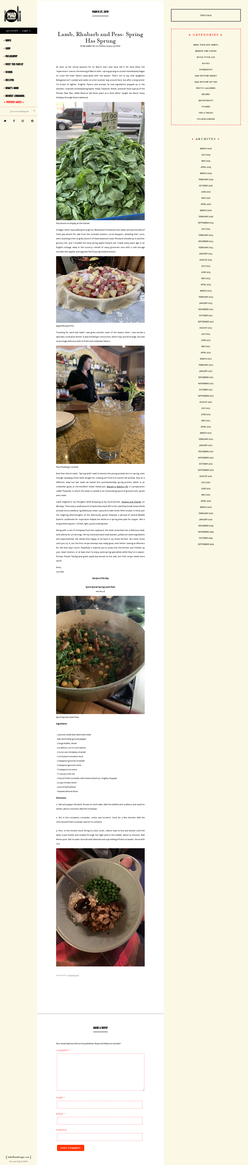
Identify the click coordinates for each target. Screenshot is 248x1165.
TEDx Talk (206, 15)
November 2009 (206, 532)
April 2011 (206, 427)
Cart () (26, 31)
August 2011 (206, 402)
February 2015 (206, 235)
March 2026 (206, 148)
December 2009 (205, 526)
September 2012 (206, 322)
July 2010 (205, 482)
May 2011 (205, 420)
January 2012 (205, 371)
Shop (7, 48)
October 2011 (206, 390)
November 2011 (206, 383)
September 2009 (206, 544)
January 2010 (205, 519)
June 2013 (206, 272)
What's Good (12, 88)
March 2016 (206, 210)
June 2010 (206, 488)
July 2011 (205, 408)
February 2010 (206, 513)
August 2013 (206, 260)
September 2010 (206, 470)
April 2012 (206, 352)
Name (60, 1097)
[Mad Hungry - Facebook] (14, 121)
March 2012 (206, 359)
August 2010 (206, 476)
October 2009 (206, 538)
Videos (9, 72)
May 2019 (205, 161)
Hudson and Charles (131, 502)
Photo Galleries (206, 88)
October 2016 (206, 186)
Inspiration (205, 69)
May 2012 (205, 346)
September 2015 (206, 223)
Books (206, 63)
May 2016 (205, 198)
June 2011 (206, 414)
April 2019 (206, 167)
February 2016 (206, 216)
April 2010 (206, 501)
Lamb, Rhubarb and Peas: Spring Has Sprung (100, 37)
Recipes (206, 94)
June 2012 (206, 340)
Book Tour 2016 (206, 57)
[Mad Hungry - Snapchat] (32, 121)
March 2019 (206, 173)
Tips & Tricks (206, 113)
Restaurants (206, 100)
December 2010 (205, 451)
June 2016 (206, 192)
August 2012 (206, 328)
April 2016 (206, 204)
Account (12, 31)
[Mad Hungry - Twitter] (5, 121)
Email (60, 1114)
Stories (206, 106)
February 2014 (206, 247)
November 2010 (206, 458)
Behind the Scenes (206, 51)
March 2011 (206, 433)
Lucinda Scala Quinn (108, 46)
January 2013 (205, 303)
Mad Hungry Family (206, 76)
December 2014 (205, 241)
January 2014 (205, 254)
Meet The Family (14, 64)
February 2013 (206, 297)
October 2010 (206, 464)
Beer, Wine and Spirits (205, 45)
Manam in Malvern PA (117, 486)
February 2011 (206, 439)
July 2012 (205, 334)
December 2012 (205, 309)
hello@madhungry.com (18, 1157)
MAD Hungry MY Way (205, 82)
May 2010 (205, 495)
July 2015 (205, 229)
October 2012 (206, 315)
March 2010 (206, 507)
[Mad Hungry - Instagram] (23, 121)
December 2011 (205, 377)
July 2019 (205, 155)
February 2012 (206, 365)
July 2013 (205, 266)
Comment (63, 1050)
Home (8, 40)
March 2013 (206, 291)
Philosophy (11, 56)
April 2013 (206, 284)
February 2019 (206, 179)
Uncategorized (73, 975)
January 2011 (205, 445)
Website (61, 1130)
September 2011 (206, 396)
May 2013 (205, 278)
